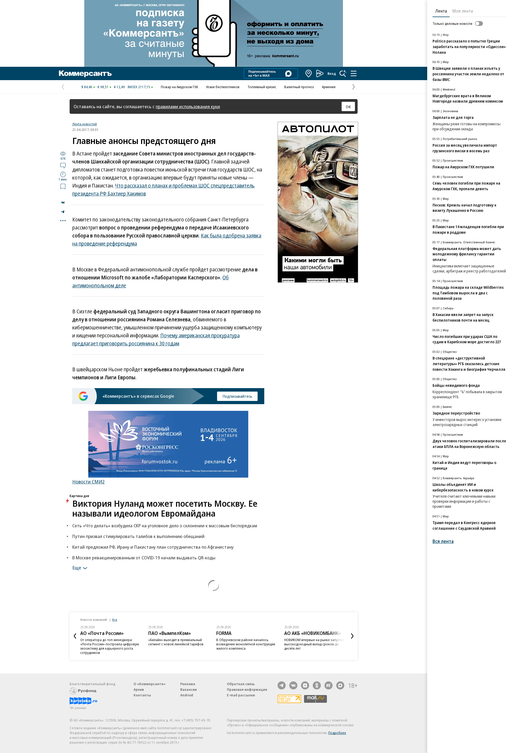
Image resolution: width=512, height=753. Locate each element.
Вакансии (188, 689)
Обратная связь (241, 683)
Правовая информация (247, 689)
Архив (139, 689)
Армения (328, 86)
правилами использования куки (188, 106)
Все (114, 620)
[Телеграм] (282, 685)
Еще (76, 567)
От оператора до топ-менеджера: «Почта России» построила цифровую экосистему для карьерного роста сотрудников (109, 646)
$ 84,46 (86, 86)
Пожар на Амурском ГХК (179, 86)
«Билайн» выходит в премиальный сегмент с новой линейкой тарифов (175, 641)
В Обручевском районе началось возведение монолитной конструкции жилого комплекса (245, 644)
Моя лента (462, 11)
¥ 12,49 (119, 86)
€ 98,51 (103, 86)
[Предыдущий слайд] (75, 636)
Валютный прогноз (299, 86)
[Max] (340, 685)
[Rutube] (329, 685)
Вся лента (443, 541)
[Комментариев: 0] (63, 165)
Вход (331, 73)
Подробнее (337, 732)
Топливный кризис (261, 86)
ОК (348, 106)
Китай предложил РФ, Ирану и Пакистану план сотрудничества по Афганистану (153, 547)
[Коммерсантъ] (85, 73)
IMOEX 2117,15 (138, 86)
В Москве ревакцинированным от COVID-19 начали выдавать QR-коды (143, 558)
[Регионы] (309, 73)
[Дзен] (305, 685)
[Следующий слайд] (352, 636)
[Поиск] (343, 73)
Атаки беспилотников (222, 86)
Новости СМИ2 (88, 481)
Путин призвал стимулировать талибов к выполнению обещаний (138, 536)
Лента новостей (84, 124)
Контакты (142, 695)
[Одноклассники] (317, 685)
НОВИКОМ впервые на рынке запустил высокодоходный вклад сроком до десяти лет (314, 644)
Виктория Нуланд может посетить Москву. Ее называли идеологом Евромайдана (164, 508)
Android (186, 695)
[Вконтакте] (293, 685)
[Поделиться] (63, 202)
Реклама (187, 683)
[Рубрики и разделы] (354, 73)
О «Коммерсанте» (150, 683)
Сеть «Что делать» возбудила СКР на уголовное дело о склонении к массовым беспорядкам (164, 525)
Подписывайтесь (237, 396)
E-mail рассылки (241, 695)
